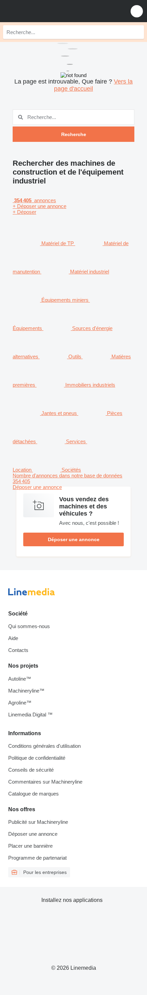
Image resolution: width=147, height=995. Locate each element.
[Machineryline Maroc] (47, 11)
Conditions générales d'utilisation (44, 746)
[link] (73, 481)
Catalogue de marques (33, 794)
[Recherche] (137, 32)
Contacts (18, 650)
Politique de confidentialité (36, 758)
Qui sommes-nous (29, 626)
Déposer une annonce (73, 539)
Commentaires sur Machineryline (45, 782)
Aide (13, 638)
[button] (136, 11)
